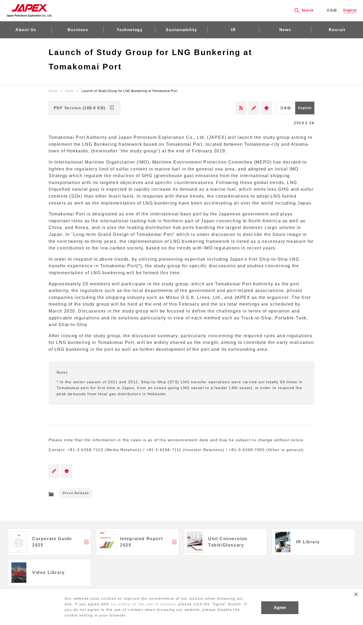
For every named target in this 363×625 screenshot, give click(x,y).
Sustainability (181, 29)
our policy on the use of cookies (143, 604)
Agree (280, 607)
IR (233, 29)
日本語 (332, 10)
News (285, 29)
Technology (129, 29)
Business (77, 29)
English (350, 10)
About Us (25, 29)
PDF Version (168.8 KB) (80, 108)
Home (53, 91)
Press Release (76, 493)
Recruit (337, 29)
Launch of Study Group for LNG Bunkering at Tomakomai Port (129, 91)
